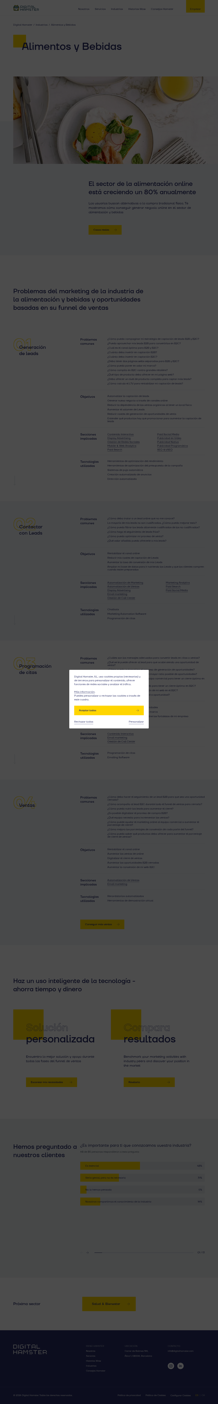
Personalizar (136, 721)
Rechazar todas (83, 721)
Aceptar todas (87, 710)
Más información (84, 692)
